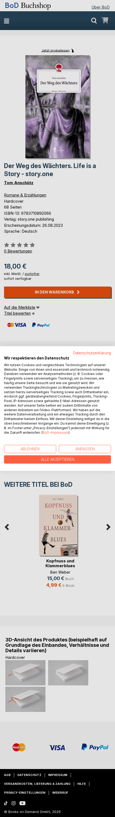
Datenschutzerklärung (92, 353)
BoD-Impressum (55, 432)
